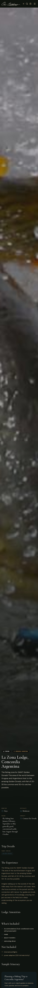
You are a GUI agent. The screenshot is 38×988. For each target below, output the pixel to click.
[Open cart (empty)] (30, 4)
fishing (7, 751)
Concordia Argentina (21, 751)
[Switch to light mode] (23, 4)
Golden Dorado (7, 853)
